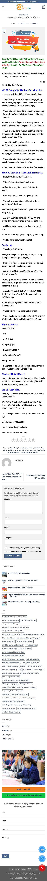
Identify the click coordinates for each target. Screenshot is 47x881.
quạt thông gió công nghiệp (11, 673)
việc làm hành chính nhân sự (30, 452)
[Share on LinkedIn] (33, 440)
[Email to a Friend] (25, 440)
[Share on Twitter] (21, 440)
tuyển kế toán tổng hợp (27, 698)
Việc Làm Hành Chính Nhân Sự (20, 588)
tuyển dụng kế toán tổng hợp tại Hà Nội (15, 694)
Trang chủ (11, 873)
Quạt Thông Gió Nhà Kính (31, 673)
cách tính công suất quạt (10, 620)
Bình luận (8, 499)
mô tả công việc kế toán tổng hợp (13, 655)
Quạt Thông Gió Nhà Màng (19, 573)
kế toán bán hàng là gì (9, 648)
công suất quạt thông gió (10, 624)
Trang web (8, 538)
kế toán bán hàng (31, 645)
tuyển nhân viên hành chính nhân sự (13, 701)
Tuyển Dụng (23, 14)
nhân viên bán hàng (33, 659)
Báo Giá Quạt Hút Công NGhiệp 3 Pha (23, 580)
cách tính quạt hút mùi (28, 620)
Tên (6, 518)
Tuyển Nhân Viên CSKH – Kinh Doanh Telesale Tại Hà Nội (12, 477)
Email (7, 528)
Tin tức (5, 735)
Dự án (4, 726)
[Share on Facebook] (17, 440)
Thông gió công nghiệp (10, 684)
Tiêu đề (4, 829)
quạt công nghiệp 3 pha (10, 666)
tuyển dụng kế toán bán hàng (26, 687)
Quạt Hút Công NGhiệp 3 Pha (11, 669)
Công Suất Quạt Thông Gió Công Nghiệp (15, 627)
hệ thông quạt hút (8, 641)
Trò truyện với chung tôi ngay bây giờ (23, 795)
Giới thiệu (21, 873)
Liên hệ (25, 875)
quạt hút (22, 666)
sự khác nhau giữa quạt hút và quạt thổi (15, 680)
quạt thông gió (38, 669)
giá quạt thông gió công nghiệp (33, 634)
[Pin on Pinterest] (29, 440)
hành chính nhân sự (27, 448)
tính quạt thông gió (8, 708)
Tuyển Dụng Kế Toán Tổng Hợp (12, 691)
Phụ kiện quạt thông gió (31, 662)
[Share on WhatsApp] (13, 440)
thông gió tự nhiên (8, 687)
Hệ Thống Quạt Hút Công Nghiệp (13, 645)
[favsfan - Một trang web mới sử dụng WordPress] (23, 7)
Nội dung (5, 838)
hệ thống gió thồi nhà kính (24, 641)
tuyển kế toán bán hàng (9, 698)
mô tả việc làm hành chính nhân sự (13, 659)
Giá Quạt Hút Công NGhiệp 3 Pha (13, 631)
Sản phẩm (36, 873)
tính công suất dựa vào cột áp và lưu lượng (16, 705)
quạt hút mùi (27, 669)
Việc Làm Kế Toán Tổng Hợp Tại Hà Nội (24, 602)
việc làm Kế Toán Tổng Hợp (11, 712)
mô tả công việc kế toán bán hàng (13, 652)
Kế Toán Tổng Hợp (25, 648)
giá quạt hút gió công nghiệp (11, 634)
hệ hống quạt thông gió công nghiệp (29, 638)
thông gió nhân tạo (26, 684)
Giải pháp (5, 730)
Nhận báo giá (23, 789)
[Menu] (3, 7)
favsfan (34, 23)
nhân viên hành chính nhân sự (24, 450)
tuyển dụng (37, 94)
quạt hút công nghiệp (34, 666)
